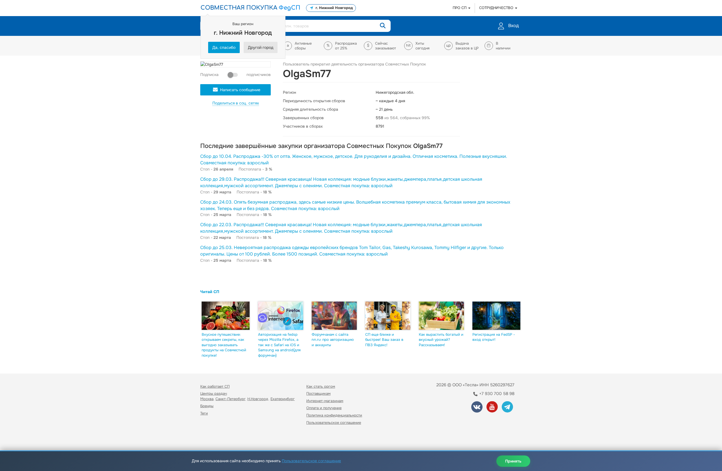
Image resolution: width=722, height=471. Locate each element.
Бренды (206, 406)
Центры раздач (213, 393)
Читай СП (209, 291)
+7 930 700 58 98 (496, 393)
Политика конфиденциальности (334, 415)
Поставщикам (318, 393)
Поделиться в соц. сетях (235, 103)
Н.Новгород (257, 398)
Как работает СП (215, 386)
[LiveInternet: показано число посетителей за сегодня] (212, 439)
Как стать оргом (320, 386)
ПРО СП (460, 7)
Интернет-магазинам (324, 400)
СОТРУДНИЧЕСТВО (496, 7)
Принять (513, 461)
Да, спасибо (223, 47)
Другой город (260, 47)
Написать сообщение (240, 89)
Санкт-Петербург (230, 398)
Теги (204, 413)
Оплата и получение (324, 407)
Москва (206, 398)
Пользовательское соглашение (333, 422)
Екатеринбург (282, 398)
